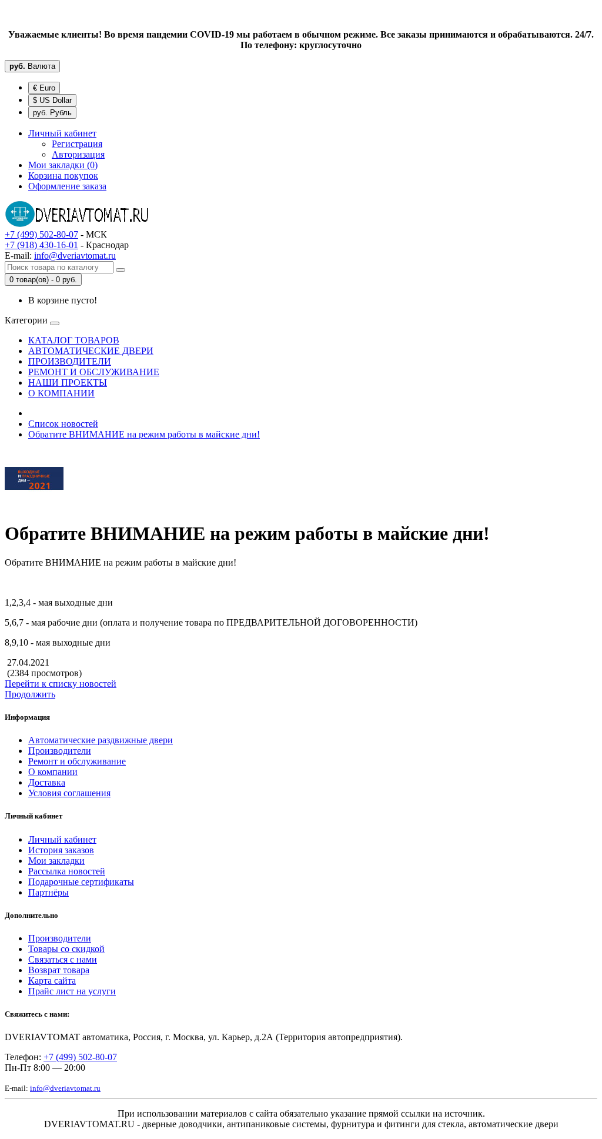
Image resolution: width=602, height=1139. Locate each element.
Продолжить (30, 694)
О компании (53, 772)
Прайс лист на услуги (72, 991)
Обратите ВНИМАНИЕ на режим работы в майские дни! (144, 434)
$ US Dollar (52, 100)
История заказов (61, 850)
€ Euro (44, 87)
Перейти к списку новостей (60, 684)
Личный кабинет (62, 839)
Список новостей (63, 424)
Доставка (46, 782)
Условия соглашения (69, 793)
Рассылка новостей (66, 871)
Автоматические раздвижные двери (100, 740)
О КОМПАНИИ (61, 393)
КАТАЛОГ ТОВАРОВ (73, 340)
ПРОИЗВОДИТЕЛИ (69, 361)
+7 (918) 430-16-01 (41, 245)
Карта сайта (52, 981)
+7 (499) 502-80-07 (41, 234)
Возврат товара (58, 970)
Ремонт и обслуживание (77, 761)
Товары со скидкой (66, 949)
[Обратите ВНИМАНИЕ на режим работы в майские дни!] (34, 505)
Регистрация (77, 144)
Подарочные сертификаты (81, 882)
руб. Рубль (52, 112)
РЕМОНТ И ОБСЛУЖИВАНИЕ (93, 372)
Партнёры (48, 892)
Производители (59, 751)
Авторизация (78, 154)
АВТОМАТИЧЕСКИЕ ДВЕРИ (90, 351)
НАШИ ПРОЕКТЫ (67, 383)
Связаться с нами (62, 959)
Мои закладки (56, 861)
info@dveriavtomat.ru (75, 255)
